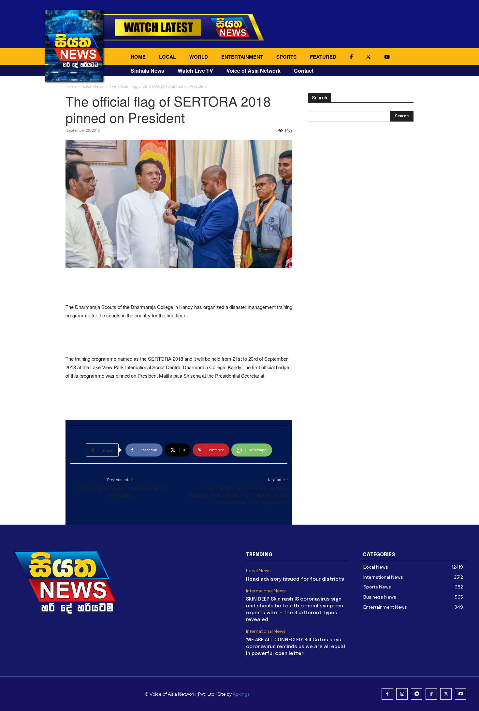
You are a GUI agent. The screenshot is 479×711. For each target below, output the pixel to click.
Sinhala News (147, 70)
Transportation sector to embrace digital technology (121, 492)
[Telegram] (416, 694)
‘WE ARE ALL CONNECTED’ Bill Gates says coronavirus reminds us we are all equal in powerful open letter (295, 646)
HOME (138, 56)
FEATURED (323, 56)
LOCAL (167, 56)
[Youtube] (460, 694)
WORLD (198, 56)
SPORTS (286, 56)
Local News (93, 86)
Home (71, 86)
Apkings (241, 694)
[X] (446, 694)
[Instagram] (402, 694)
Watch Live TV (195, 70)
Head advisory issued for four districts (295, 579)
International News (266, 591)
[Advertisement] (179, 286)
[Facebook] (387, 694)
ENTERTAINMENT (242, 56)
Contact (303, 70)
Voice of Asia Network (253, 70)
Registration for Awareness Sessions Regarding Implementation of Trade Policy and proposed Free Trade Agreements (237, 495)
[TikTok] (431, 694)
